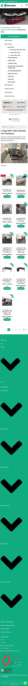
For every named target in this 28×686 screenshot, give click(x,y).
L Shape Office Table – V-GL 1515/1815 (7, 190)
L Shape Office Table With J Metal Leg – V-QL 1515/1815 (7, 280)
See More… (4, 165)
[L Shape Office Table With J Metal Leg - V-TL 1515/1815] (21, 209)
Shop (7, 17)
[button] (2, 5)
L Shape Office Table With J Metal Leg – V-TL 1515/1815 (21, 220)
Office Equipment (9, 85)
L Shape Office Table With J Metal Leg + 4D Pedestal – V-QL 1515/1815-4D (7, 312)
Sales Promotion (8, 40)
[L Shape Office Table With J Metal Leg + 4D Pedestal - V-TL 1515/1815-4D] (21, 239)
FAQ (2, 382)
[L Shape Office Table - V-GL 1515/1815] (7, 180)
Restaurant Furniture (9, 96)
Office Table (11, 30)
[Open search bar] (21, 5)
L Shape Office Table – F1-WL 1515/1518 (7, 219)
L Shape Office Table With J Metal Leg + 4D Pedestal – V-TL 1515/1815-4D (21, 250)
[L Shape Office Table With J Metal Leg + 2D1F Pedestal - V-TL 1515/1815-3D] (7, 239)
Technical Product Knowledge (8, 625)
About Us (3, 347)
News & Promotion (5, 628)
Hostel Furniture (8, 92)
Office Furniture (18, 17)
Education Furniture (9, 88)
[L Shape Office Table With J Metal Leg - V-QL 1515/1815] (7, 270)
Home (3, 17)
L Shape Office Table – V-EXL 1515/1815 (21, 191)
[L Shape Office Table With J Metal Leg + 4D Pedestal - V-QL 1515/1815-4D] (7, 301)
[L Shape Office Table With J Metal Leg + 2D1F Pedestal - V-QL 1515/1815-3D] (21, 270)
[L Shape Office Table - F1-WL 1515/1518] (7, 209)
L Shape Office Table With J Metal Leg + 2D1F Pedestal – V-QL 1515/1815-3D (21, 281)
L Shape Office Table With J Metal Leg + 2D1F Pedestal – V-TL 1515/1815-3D (7, 250)
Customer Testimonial (6, 632)
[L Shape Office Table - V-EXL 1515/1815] (21, 180)
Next (24, 329)
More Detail (7, 196)
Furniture (11, 17)
